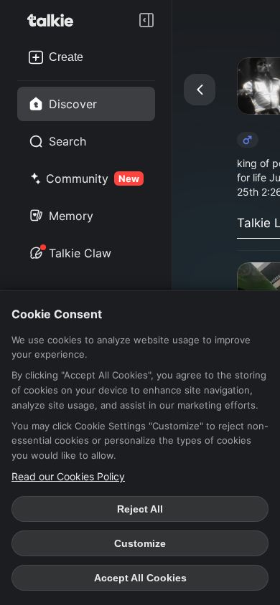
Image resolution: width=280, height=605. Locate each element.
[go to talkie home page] (54, 20)
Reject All (140, 509)
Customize (140, 543)
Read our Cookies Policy (68, 476)
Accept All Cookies (140, 577)
